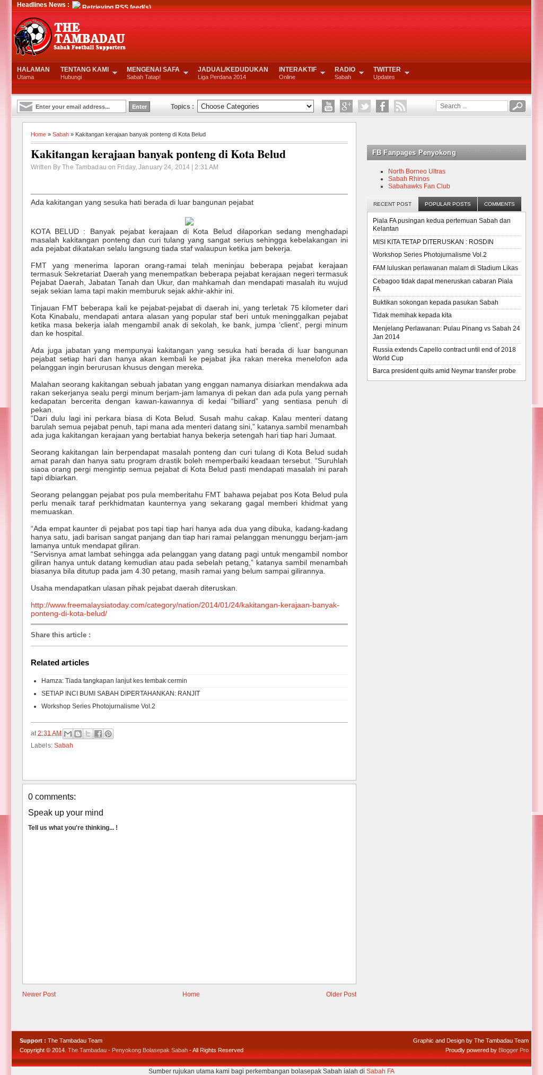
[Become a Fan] (382, 106)
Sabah (345, 73)
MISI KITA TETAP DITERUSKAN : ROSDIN (433, 242)
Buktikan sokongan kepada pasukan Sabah (435, 302)
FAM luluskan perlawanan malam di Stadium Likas (445, 268)
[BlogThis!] (78, 734)
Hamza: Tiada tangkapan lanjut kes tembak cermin (114, 680)
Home (38, 134)
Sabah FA (380, 1071)
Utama (33, 73)
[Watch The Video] (328, 106)
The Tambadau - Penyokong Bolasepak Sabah (128, 1050)
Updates (387, 73)
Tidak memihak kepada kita (412, 315)
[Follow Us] (364, 106)
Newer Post (39, 994)
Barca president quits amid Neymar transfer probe (444, 371)
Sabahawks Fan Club (419, 186)
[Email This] (68, 734)
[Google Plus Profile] (346, 106)
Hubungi (84, 73)
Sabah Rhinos (409, 179)
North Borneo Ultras (416, 171)
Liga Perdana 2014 (233, 73)
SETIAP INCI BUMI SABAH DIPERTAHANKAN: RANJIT (120, 693)
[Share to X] (88, 734)
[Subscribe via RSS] (400, 106)
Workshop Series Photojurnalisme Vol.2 (98, 706)
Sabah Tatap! (153, 73)
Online (298, 73)
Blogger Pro (513, 1050)
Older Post (341, 994)
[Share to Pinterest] (108, 734)
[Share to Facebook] (98, 734)
